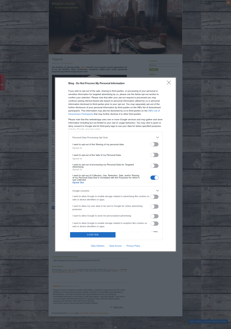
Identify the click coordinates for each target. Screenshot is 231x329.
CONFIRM (93, 235)
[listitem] (115, 137)
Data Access (115, 246)
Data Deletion (97, 246)
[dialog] (115, 164)
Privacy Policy (133, 246)
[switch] (154, 144)
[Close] (170, 84)
